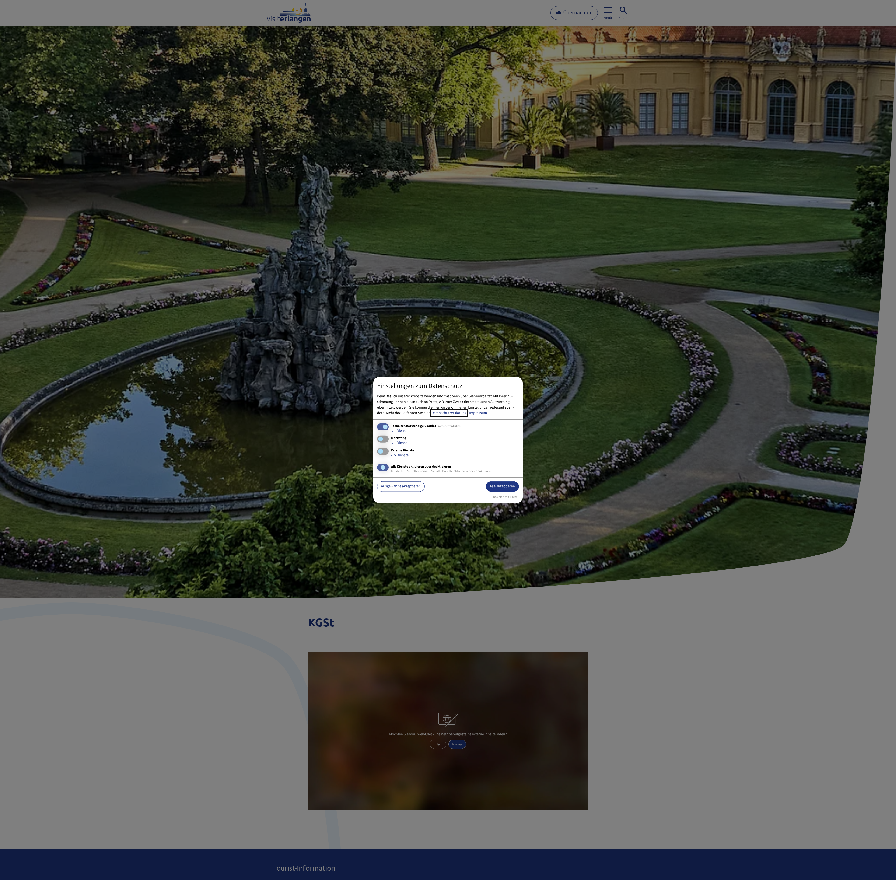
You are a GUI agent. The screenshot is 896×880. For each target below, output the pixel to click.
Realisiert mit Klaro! (505, 497)
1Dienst (399, 430)
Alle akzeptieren (502, 486)
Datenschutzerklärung (448, 413)
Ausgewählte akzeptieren (401, 486)
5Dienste (400, 454)
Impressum (478, 413)
